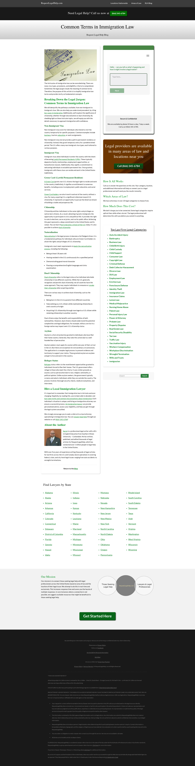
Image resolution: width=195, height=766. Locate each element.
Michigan (77, 539)
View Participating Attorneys (107, 688)
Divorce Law (115, 271)
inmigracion (114, 361)
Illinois (76, 492)
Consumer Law (116, 256)
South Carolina (135, 498)
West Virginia (134, 539)
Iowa (75, 503)
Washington (133, 534)
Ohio (103, 539)
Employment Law (117, 278)
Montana (105, 492)
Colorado (49, 518)
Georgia (48, 544)
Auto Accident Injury (118, 235)
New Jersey (106, 513)
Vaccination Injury (117, 343)
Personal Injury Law (118, 314)
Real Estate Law (116, 329)
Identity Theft (115, 289)
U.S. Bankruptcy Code (111, 757)
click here (87, 750)
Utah (130, 518)
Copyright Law (115, 260)
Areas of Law (136, 3)
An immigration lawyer (73, 404)
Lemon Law (114, 300)
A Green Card (49, 182)
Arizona (48, 503)
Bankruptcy (114, 238)
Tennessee (132, 508)
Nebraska (105, 498)
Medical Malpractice (118, 303)
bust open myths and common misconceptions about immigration (68, 399)
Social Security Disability (120, 332)
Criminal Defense (117, 264)
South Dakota (134, 503)
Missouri (77, 555)
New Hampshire (108, 508)
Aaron (65, 431)
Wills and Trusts (116, 357)
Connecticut (50, 524)
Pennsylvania (106, 555)
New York (105, 524)
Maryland (77, 529)
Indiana (76, 498)
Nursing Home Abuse (118, 307)
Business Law (115, 242)
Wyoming (132, 550)
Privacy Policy (102, 645)
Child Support (115, 253)
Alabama (49, 492)
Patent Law (114, 310)
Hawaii (48, 550)
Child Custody (115, 249)
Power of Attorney (117, 318)
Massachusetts (79, 534)
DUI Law (113, 274)
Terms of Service (88, 666)
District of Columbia (54, 534)
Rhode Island (134, 492)
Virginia (131, 529)
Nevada (104, 503)
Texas (130, 513)
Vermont (132, 524)
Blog (76, 469)
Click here (96, 745)
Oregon (104, 550)
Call (128, 166)
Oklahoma (105, 544)
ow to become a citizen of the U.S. (73, 225)
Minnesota (77, 544)
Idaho (47, 555)
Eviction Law (115, 282)
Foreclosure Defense (118, 285)
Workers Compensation (120, 347)
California (49, 513)
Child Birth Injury (117, 245)
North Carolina (107, 529)
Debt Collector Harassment (121, 267)
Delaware (49, 529)
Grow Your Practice (104, 662)
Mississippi (78, 550)
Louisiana (77, 518)
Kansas (76, 508)
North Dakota (107, 534)
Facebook (100, 648)
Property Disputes (117, 325)
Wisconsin (133, 544)
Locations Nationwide (119, 3)
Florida (48, 539)
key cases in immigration (53, 113)
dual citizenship (64, 227)
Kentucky (77, 513)
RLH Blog (148, 3)
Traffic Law (114, 339)
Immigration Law (116, 292)
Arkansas (49, 508)
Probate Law (115, 321)
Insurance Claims (117, 296)
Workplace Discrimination (121, 350)
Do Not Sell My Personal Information (97, 652)
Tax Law (112, 336)
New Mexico (106, 518)
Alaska (48, 498)
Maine (75, 524)
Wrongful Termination (119, 354)
